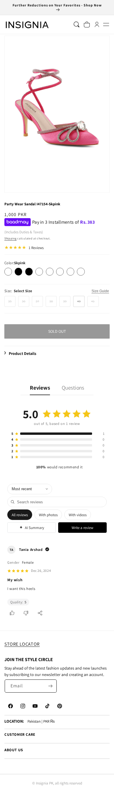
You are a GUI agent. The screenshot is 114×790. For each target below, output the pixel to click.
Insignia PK (44, 783)
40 (81, 303)
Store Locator (22, 644)
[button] (106, 25)
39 (66, 303)
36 (25, 303)
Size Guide (100, 291)
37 (39, 303)
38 (53, 303)
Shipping (10, 238)
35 (11, 303)
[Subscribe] (50, 686)
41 (95, 303)
